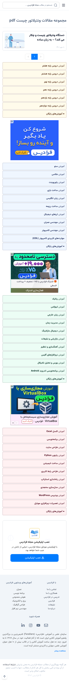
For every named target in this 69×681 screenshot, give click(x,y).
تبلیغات (51, 605)
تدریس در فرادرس (51, 597)
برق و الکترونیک (19, 601)
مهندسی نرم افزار (19, 608)
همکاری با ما (51, 593)
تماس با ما (51, 589)
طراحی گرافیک (19, 605)
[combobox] (29, 5)
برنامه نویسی (19, 593)
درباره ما (51, 608)
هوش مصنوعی (19, 597)
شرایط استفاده (9, 664)
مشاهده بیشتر (60, 651)
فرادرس (51, 601)
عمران (19, 589)
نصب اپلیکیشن (33, 558)
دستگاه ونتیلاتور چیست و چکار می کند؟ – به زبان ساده (46, 37)
